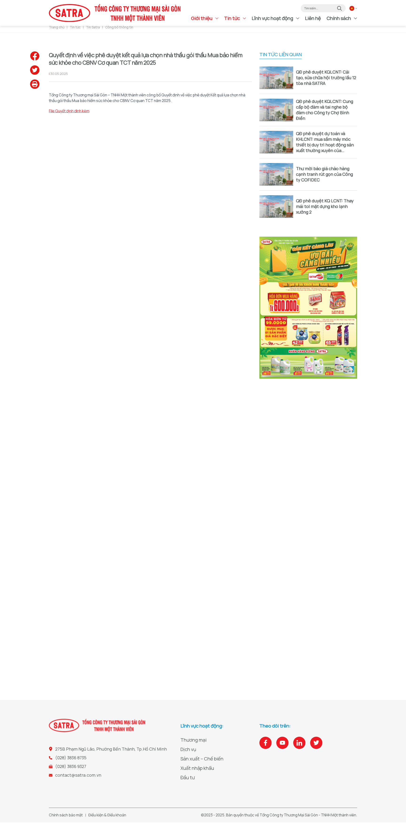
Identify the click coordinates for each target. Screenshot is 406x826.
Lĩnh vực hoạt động (272, 18)
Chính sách (339, 18)
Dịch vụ (188, 749)
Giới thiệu (201, 18)
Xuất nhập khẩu (197, 768)
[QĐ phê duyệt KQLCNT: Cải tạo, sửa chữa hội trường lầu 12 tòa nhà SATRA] (276, 78)
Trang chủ (56, 27)
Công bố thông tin (119, 27)
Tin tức (232, 18)
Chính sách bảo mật (66, 815)
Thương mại (193, 740)
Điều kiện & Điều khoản (107, 815)
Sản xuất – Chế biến (201, 759)
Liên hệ (313, 18)
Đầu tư (187, 777)
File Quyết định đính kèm (69, 111)
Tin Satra (93, 27)
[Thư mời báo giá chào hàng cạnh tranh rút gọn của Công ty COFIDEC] (276, 174)
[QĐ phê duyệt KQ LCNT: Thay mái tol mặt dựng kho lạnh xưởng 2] (276, 206)
